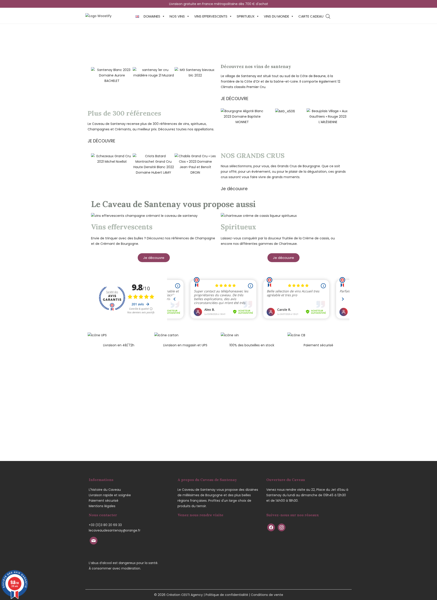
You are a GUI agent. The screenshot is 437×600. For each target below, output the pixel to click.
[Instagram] (281, 527)
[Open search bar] (328, 16)
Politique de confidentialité (227, 594)
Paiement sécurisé (103, 500)
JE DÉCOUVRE (234, 99)
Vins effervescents (210, 16)
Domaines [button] (152, 16)
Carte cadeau (310, 16)
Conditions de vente (267, 594)
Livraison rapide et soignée (110, 495)
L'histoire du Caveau (105, 489)
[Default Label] (93, 540)
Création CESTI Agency (184, 594)
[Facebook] (271, 527)
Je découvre (234, 189)
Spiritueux (245, 16)
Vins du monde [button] (276, 16)
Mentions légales (102, 506)
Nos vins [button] (177, 16)
